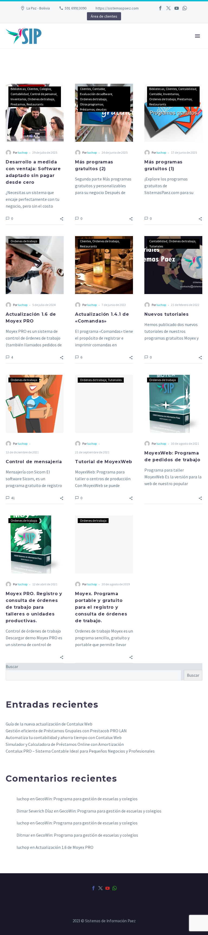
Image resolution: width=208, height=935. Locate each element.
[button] (62, 218)
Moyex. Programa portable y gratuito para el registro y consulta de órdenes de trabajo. (101, 607)
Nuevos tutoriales (166, 314)
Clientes (32, 89)
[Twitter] (168, 8)
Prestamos (18, 104)
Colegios (45, 89)
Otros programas (91, 104)
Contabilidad (20, 94)
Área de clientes (104, 16)
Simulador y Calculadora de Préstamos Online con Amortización (65, 744)
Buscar (193, 675)
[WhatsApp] (185, 8)
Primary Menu (197, 36)
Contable (98, 89)
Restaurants (35, 104)
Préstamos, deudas (93, 109)
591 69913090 (75, 8)
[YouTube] (177, 8)
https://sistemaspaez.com (117, 8)
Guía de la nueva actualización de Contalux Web (49, 724)
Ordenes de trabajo (41, 99)
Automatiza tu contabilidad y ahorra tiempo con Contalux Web (64, 737)
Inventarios (18, 99)
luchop (22, 152)
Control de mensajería (34, 461)
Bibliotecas (18, 89)
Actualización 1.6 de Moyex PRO (64, 847)
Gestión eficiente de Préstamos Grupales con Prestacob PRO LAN (66, 730)
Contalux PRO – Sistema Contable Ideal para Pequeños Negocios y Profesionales (80, 751)
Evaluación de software (96, 94)
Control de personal (43, 94)
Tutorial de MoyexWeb (103, 461)
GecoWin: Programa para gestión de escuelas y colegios (86, 798)
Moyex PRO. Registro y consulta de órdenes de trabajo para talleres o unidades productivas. (34, 607)
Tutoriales (156, 246)
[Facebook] (160, 8)
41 (13, 497)
